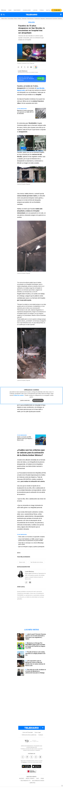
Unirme (39, 78)
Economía (54, 18)
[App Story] (36, 766)
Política (19, 18)
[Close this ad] (62, 786)
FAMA (42, 778)
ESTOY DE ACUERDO (38, 400)
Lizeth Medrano (22, 71)
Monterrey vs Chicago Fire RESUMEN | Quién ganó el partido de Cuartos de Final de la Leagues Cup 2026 (35, 645)
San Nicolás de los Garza (37, 562)
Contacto (40, 734)
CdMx (9, 10)
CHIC (37, 778)
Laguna (35, 10)
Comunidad (10, 18)
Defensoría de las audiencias (29, 734)
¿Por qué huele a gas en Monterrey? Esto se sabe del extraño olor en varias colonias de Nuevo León (35, 663)
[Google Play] (26, 766)
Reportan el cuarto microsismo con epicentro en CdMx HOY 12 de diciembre (25, 112)
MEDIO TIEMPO (30, 778)
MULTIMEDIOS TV (25, 780)
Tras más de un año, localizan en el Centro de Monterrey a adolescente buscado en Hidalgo (35, 671)
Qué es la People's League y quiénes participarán (31, 546)
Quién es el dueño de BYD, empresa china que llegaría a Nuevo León (24, 438)
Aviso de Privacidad (28, 732)
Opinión (60, 18)
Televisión (24, 18)
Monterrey (17, 10)
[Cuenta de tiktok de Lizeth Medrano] (26, 582)
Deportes (42, 18)
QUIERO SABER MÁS (25, 400)
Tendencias (37, 18)
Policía (15, 18)
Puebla (42, 10)
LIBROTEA (32, 782)
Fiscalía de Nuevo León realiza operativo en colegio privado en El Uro (35, 653)
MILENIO (21, 778)
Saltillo (48, 10)
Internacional (49, 18)
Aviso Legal (37, 732)
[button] (18, 67)
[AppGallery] (31, 771)
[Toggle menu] (1, 14)
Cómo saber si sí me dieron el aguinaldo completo (31, 536)
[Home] (31, 15)
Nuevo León (22, 562)
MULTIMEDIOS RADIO (38, 780)
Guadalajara (27, 10)
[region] (31, 4)
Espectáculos (30, 18)
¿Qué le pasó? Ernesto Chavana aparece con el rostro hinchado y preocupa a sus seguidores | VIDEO (35, 637)
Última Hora (4, 18)
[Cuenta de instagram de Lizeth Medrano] (30, 582)
